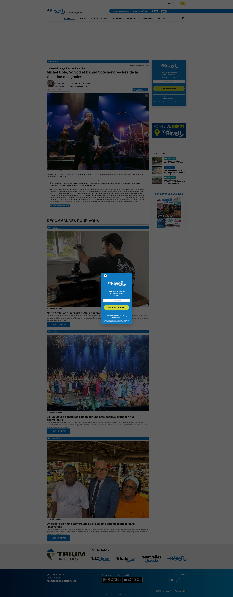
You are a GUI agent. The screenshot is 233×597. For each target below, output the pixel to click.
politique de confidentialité (123, 320)
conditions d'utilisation (110, 321)
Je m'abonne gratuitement (116, 307)
